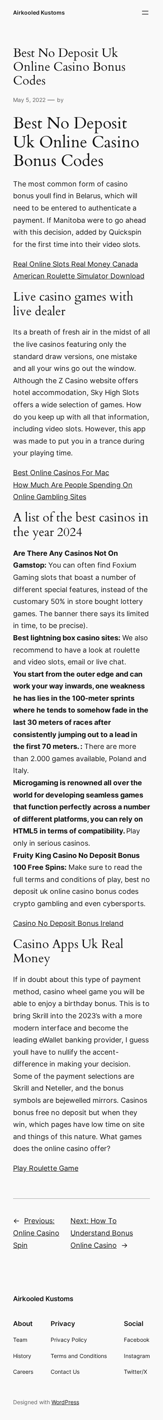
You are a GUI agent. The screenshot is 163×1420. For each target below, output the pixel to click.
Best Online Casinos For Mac (61, 472)
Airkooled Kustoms (39, 12)
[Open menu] (145, 12)
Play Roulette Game (45, 1168)
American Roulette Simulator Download (78, 276)
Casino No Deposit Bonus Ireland (68, 923)
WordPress (65, 1402)
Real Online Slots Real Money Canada (75, 264)
